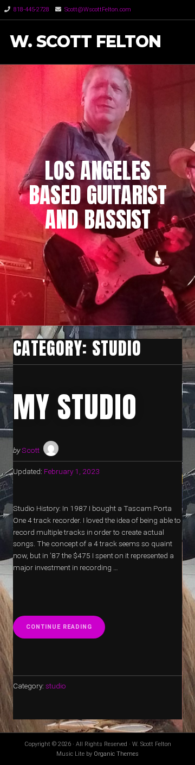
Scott (31, 450)
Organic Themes (116, 753)
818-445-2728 (31, 9)
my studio (75, 406)
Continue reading (65, 630)
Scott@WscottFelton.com (97, 9)
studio (56, 685)
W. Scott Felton (85, 42)
